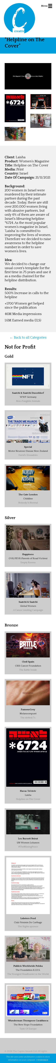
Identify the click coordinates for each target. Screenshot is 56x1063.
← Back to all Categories (28, 338)
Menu (44, 6)
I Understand (42, 1060)
